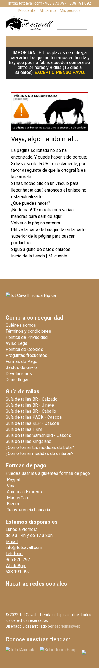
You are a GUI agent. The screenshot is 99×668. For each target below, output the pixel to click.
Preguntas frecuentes (26, 355)
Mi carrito (48, 10)
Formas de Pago (21, 361)
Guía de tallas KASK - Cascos (34, 417)
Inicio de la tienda (28, 256)
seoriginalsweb (67, 626)
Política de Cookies (24, 349)
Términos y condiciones (28, 331)
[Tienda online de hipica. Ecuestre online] (30, 29)
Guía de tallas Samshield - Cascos (38, 435)
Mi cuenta (26, 10)
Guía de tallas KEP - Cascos (32, 423)
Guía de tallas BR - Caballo (31, 411)
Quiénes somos (21, 325)
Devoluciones (19, 373)
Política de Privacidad (27, 337)
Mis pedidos (70, 10)
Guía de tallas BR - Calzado (31, 399)
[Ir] (89, 25)
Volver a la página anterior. (36, 223)
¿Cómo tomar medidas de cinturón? (39, 453)
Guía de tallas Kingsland (28, 441)
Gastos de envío (21, 367)
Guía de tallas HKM (24, 429)
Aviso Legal (17, 343)
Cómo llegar (17, 379)
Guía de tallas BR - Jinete (30, 405)
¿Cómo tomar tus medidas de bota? (40, 447)
